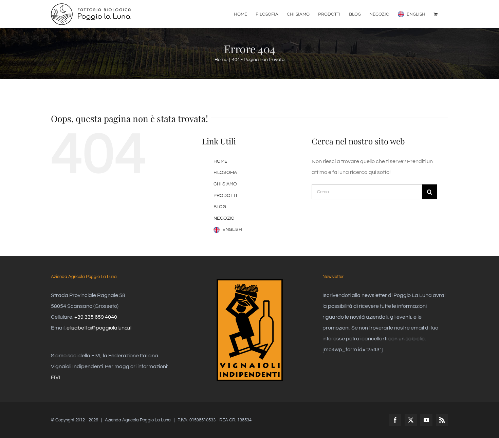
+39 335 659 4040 (95, 317)
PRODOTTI (225, 195)
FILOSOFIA (225, 172)
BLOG (220, 206)
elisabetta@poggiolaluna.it (99, 328)
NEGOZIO (224, 218)
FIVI (55, 377)
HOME (220, 161)
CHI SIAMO (225, 184)
